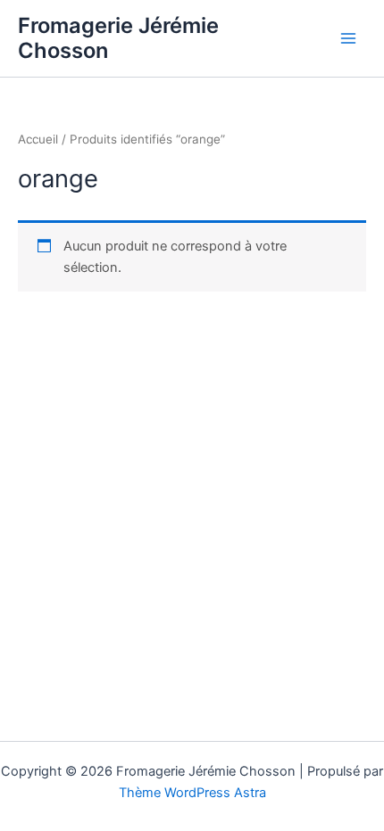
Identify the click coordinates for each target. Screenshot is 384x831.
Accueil (38, 139)
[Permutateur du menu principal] (348, 38)
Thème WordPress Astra (192, 793)
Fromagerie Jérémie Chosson (118, 37)
